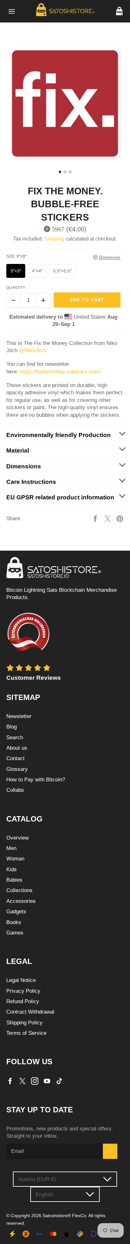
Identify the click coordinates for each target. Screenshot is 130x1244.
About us (16, 748)
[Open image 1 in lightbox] (65, 103)
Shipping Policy (24, 1023)
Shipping (54, 238)
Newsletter (19, 716)
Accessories (21, 901)
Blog (11, 727)
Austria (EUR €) (37, 1179)
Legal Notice (21, 980)
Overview (17, 838)
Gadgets (16, 912)
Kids (11, 869)
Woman (15, 859)
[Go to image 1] (60, 172)
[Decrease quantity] (14, 300)
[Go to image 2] (65, 172)
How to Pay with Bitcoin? (35, 780)
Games (14, 933)
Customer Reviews (33, 677)
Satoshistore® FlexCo (64, 1215)
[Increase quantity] (43, 300)
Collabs (15, 790)
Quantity (15, 287)
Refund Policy (22, 1001)
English (44, 1194)
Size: (16, 256)
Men (11, 848)
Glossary (17, 769)
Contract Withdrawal (30, 1012)
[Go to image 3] (70, 172)
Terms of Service (26, 1033)
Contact (15, 758)
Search (14, 738)
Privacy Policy (23, 991)
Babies (14, 880)
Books (13, 922)
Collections (19, 890)
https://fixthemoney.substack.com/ (61, 372)
